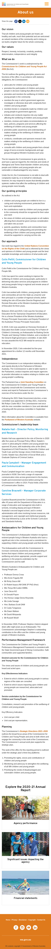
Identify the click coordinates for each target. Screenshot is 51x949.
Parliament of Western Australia (19, 420)
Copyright (32, 920)
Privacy (14, 920)
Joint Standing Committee (32, 382)
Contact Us (41, 920)
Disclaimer (23, 920)
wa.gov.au (25, 939)
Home (8, 920)
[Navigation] (46, 4)
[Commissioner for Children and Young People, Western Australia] (15, 4)
